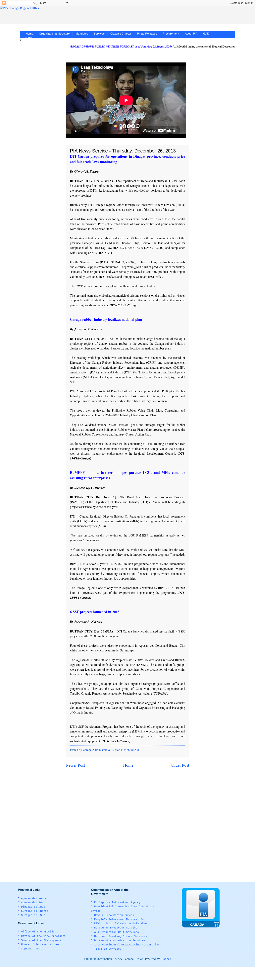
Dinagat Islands (33, 906)
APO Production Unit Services (116, 932)
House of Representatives (40, 944)
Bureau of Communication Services (119, 940)
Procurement (171, 33)
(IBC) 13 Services (107, 948)
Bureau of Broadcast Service (115, 927)
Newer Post (75, 765)
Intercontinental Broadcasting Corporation (127, 944)
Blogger (165, 958)
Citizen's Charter (120, 33)
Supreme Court (31, 948)
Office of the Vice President (43, 936)
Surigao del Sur (33, 915)
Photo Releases (147, 33)
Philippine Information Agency (117, 902)
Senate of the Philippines (41, 940)
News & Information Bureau (114, 915)
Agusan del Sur (32, 902)
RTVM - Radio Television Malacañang (121, 923)
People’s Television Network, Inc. (120, 919)
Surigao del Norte (34, 911)
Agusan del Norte (34, 898)
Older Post (180, 765)
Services (99, 33)
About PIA (191, 33)
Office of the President (39, 931)
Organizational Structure (54, 33)
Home (29, 33)
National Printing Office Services (120, 936)
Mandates (82, 33)
